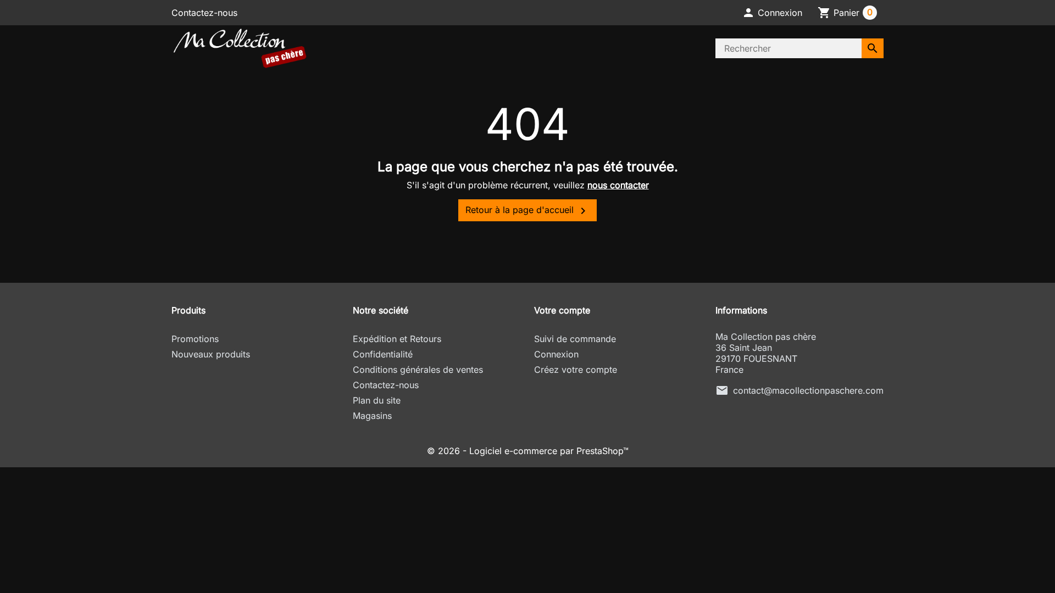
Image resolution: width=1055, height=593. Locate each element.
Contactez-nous (204, 12)
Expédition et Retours (397, 338)
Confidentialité (383, 354)
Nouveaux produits (210, 354)
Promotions (195, 338)
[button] (772, 13)
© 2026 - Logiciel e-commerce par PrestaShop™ (528, 450)
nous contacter (618, 185)
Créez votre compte (575, 369)
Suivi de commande (575, 338)
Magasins (372, 415)
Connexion (556, 354)
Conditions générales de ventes (418, 369)
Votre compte (562, 310)
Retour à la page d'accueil (527, 210)
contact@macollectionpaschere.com (808, 390)
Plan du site (377, 400)
